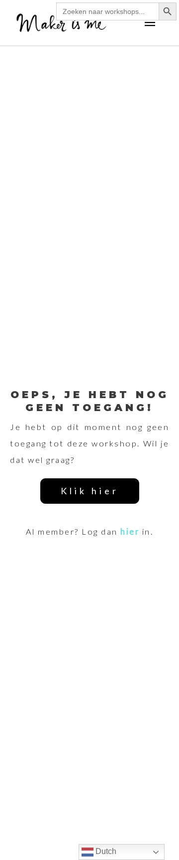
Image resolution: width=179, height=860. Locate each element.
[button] (89, 491)
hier (129, 531)
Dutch (104, 851)
